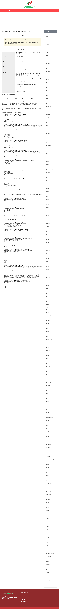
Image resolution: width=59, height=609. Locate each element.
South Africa (48, 488)
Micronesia (48, 350)
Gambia (47, 204)
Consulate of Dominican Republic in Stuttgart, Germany (15, 132)
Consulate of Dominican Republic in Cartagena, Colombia (16, 229)
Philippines (48, 425)
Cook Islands (48, 145)
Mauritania (48, 342)
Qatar (47, 433)
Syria (47, 515)
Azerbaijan (48, 63)
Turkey (47, 540)
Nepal (47, 377)
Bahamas (48, 66)
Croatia (47, 150)
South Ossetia (48, 494)
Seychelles (48, 469)
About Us (23, 599)
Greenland (48, 218)
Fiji (46, 193)
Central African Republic (50, 122)
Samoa (47, 453)
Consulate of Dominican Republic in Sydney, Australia (15, 169)
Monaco (47, 355)
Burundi (47, 109)
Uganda (47, 548)
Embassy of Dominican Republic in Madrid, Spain (14, 273)
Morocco (47, 363)
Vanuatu (47, 567)
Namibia (47, 371)
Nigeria (47, 390)
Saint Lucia (48, 447)
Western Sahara (49, 575)
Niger (47, 387)
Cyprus (47, 156)
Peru (47, 422)
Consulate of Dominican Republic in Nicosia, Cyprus (15, 114)
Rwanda (47, 441)
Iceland (47, 245)
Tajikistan (48, 521)
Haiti (47, 234)
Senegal (47, 464)
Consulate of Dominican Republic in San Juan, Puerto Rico (16, 237)
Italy (47, 264)
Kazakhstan (48, 277)
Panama (47, 414)
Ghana (47, 212)
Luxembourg (48, 315)
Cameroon (48, 114)
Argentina (48, 49)
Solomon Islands (49, 483)
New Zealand (48, 382)
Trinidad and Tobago (49, 534)
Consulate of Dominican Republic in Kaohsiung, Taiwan (15, 258)
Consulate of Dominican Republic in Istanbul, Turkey (15, 222)
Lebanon (47, 299)
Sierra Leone (48, 472)
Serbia (47, 467)
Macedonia (48, 320)
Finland (47, 196)
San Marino (48, 456)
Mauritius (47, 344)
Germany (47, 210)
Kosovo (47, 285)
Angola (47, 44)
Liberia (47, 304)
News (9, 10)
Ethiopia (47, 191)
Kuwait (47, 288)
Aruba (47, 55)
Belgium (47, 79)
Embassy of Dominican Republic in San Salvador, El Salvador (17, 124)
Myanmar (48, 369)
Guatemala (48, 223)
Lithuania (47, 312)
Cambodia (48, 111)
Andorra (47, 41)
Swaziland (48, 507)
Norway (47, 401)
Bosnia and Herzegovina (50, 93)
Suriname (48, 505)
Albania (47, 36)
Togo (47, 529)
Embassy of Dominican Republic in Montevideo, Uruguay (15, 150)
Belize (47, 82)
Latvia (47, 296)
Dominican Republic (49, 169)
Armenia (47, 52)
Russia (47, 439)
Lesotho (47, 301)
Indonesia (48, 250)
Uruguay (47, 561)
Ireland (47, 258)
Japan (47, 272)
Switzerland (48, 513)
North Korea (48, 396)
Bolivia (47, 90)
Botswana (48, 95)
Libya (47, 307)
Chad (47, 125)
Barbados (48, 74)
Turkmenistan (48, 542)
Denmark (47, 161)
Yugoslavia (48, 580)
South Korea (48, 491)
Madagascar (48, 323)
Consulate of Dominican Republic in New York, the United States (17, 159)
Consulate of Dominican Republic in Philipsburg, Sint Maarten (16, 249)
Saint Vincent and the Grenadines (50, 450)
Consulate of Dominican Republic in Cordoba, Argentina (15, 178)
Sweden (47, 510)
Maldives (47, 331)
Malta (47, 336)
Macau (47, 317)
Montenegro (48, 361)
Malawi (47, 325)
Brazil (47, 98)
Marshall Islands (49, 339)
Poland (47, 428)
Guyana (47, 231)
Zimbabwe (48, 585)
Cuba (47, 153)
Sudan (47, 502)
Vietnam (47, 572)
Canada (47, 117)
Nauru (47, 374)
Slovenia (47, 480)
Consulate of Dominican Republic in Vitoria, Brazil (14, 215)
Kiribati (47, 282)
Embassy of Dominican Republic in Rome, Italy (13, 265)
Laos (47, 293)
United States (48, 558)
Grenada (47, 220)
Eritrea (47, 185)
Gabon (47, 202)
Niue (47, 393)
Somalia (47, 486)
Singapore (48, 475)
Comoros (47, 136)
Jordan (47, 274)
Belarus (47, 76)
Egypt (47, 177)
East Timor (48, 172)
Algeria (47, 39)
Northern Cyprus (49, 398)
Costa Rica (48, 148)
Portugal (47, 431)
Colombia (48, 133)
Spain (47, 496)
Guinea (47, 226)
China (47, 130)
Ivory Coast (48, 266)
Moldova (47, 352)
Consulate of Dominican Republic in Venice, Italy (14, 207)
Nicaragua (48, 385)
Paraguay (48, 420)
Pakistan (47, 406)
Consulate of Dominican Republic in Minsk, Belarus (14, 198)
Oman (47, 404)
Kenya (47, 280)
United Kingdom (49, 556)
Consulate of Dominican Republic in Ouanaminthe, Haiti (15, 280)
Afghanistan (48, 33)
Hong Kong (48, 239)
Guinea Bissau (48, 228)
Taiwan (47, 518)
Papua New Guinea (49, 417)
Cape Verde (48, 120)
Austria (47, 60)
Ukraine (47, 550)
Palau (47, 409)
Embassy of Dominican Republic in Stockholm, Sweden (15, 189)
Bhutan (47, 87)
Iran (47, 253)
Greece (47, 215)
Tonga (47, 531)
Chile (47, 128)
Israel (47, 261)
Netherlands (48, 379)
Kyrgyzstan (48, 290)
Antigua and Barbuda (49, 47)
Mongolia (47, 358)
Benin (47, 84)
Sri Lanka (48, 499)
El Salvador (48, 180)
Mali (47, 334)
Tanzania (47, 523)
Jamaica (47, 269)
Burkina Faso (48, 106)
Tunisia (47, 537)
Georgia (47, 207)
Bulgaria (47, 103)
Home (5, 10)
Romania (47, 436)
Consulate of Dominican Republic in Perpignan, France (15, 140)
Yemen (47, 577)
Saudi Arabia (48, 461)
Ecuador (47, 175)
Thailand (47, 526)
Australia (47, 58)
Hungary (47, 242)
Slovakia (47, 478)
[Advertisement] (29, 21)
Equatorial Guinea (49, 183)
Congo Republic (49, 142)
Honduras (48, 237)
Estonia (47, 188)
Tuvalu (47, 545)
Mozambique (48, 366)
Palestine (48, 412)
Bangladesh (48, 71)
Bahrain (47, 68)
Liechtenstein (48, 309)
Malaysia (47, 328)
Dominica (48, 167)
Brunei (47, 101)
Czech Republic (49, 158)
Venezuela (48, 569)
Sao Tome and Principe (50, 459)
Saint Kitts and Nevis (50, 444)
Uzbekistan (48, 564)
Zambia (47, 583)
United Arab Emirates (50, 553)
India (47, 247)
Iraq (47, 255)
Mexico (47, 347)
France (47, 199)
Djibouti (47, 164)
